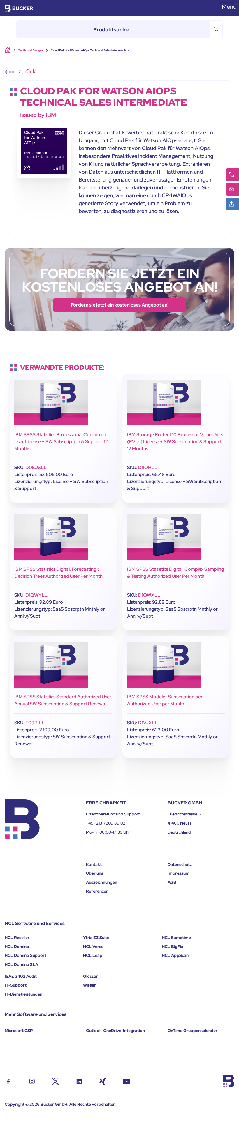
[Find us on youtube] (126, 1080)
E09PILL (35, 723)
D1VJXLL (148, 723)
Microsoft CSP (19, 1030)
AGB (172, 882)
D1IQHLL (147, 467)
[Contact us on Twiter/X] (55, 1080)
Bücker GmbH (54, 1104)
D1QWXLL (149, 595)
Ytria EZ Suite (96, 937)
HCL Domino (17, 946)
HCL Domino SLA (21, 964)
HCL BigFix (172, 946)
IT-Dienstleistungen (23, 994)
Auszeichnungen (101, 882)
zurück (26, 71)
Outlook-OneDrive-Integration (115, 1030)
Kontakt (94, 864)
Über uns (94, 873)
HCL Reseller (17, 937)
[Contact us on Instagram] (32, 1080)
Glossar (90, 976)
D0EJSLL (36, 467)
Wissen (89, 985)
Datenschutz (180, 864)
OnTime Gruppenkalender (192, 1030)
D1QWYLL (36, 595)
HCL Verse (93, 946)
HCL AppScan (175, 955)
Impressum (178, 873)
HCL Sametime (176, 937)
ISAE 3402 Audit (21, 976)
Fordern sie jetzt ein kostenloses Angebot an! (119, 305)
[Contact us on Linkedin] (79, 1080)
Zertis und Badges (30, 50)
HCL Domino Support (25, 955)
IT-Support (16, 985)
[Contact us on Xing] (102, 1080)
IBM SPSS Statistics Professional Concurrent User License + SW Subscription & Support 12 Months (61, 441)
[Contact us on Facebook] (8, 1080)
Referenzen (97, 891)
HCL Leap (92, 955)
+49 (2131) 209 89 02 (105, 823)
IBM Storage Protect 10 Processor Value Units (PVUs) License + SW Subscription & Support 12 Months (175, 441)
